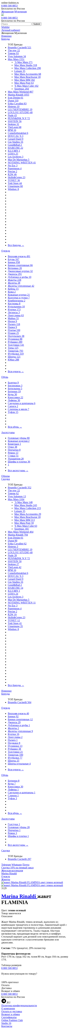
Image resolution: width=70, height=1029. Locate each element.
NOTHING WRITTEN (22, 162)
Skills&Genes (16, 177)
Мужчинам (20, 11)
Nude (12, 115)
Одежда (5, 250)
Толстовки (16, 344)
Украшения (16, 458)
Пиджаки (14, 743)
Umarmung (15, 186)
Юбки (13, 359)
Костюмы (14, 303)
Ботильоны (15, 388)
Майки (13, 318)
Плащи (13, 333)
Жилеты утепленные (21, 285)
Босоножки (15, 385)
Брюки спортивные (20, 265)
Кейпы (13, 288)
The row (14, 50)
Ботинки (14, 391)
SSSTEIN (14, 121)
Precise (12, 171)
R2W (12, 174)
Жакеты (14, 280)
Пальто (14, 324)
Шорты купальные (19, 763)
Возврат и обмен (10, 1014)
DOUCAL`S (15, 136)
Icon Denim (15, 97)
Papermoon (14, 168)
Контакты (6, 1026)
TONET (14, 180)
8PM (12, 130)
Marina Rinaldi (18, 94)
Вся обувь (15, 426)
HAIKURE (15, 147)
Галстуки (14, 824)
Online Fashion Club (12, 1020)
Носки (12, 321)
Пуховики (15, 339)
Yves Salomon (17, 56)
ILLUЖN (14, 150)
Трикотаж (15, 350)
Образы (5, 476)
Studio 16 (6, 1023)
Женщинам (7, 11)
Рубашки (15, 342)
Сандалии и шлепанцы (21, 403)
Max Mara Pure (24, 82)
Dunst (13, 100)
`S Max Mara (23, 62)
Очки (12, 446)
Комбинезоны (16, 300)
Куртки (14, 309)
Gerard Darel (15, 139)
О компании (8, 1008)
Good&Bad (15, 144)
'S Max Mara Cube (26, 85)
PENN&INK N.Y (19, 118)
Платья (14, 330)
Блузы (13, 259)
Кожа (12, 291)
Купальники (16, 306)
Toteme (13, 53)
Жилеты (14, 283)
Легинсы (14, 312)
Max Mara (16, 59)
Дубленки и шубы (19, 277)
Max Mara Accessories (27, 74)
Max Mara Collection (27, 68)
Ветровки (15, 268)
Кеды (12, 394)
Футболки (16, 353)
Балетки (13, 382)
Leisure (19, 71)
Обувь (4, 377)
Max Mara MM (24, 80)
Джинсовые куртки (20, 271)
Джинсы (15, 274)
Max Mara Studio (25, 65)
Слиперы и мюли (18, 409)
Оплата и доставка (11, 1011)
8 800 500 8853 (9, 5)
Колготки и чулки (19, 297)
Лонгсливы (16, 315)
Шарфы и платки (19, 461)
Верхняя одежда (19, 256)
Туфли (13, 412)
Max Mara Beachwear (27, 77)
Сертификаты (9, 1017)
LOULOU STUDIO (20, 112)
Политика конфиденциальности (19, 1005)
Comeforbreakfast (18, 133)
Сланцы (13, 795)
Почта (25, 864)
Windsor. (13, 189)
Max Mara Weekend (20, 91)
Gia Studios (15, 142)
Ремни (13, 452)
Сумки (13, 455)
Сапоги (13, 406)
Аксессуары (8, 432)
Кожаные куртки (19, 294)
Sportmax (21, 88)
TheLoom (14, 127)
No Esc (12, 165)
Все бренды (16, 245)
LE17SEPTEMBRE (20, 109)
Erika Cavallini (17, 103)
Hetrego (13, 106)
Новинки (6, 36)
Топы (13, 347)
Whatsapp (17, 864)
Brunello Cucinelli (19, 47)
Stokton (13, 124)
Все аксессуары (18, 470)
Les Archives (15, 156)
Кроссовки (15, 397)
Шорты (14, 356)
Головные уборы (19, 438)
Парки (12, 327)
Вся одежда (16, 371)
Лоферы (14, 400)
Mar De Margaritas (18, 159)
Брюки (14, 262)
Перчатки (14, 449)
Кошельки (14, 444)
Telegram (6, 864)
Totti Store (15, 183)
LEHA (13, 153)
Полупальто (16, 336)
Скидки (5, 479)
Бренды (5, 39)
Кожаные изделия (18, 441)
